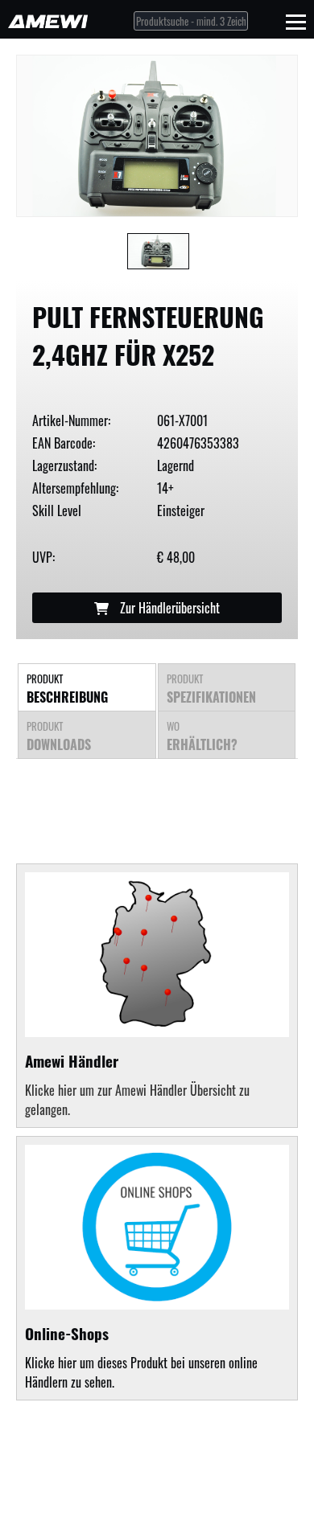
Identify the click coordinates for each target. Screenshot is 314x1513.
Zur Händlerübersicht (168, 607)
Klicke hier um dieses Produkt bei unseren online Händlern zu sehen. (141, 1357)
